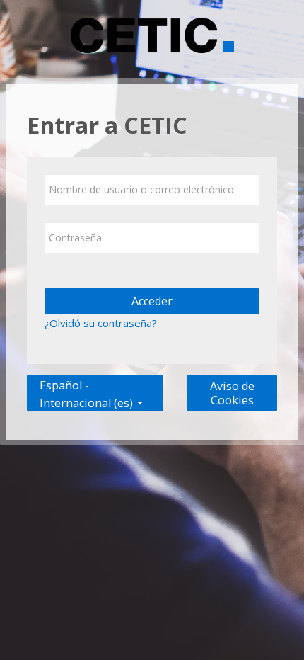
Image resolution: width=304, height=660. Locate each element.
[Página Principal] (152, 37)
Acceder (152, 301)
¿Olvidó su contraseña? (101, 323)
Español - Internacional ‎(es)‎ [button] (88, 382)
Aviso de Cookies (232, 393)
